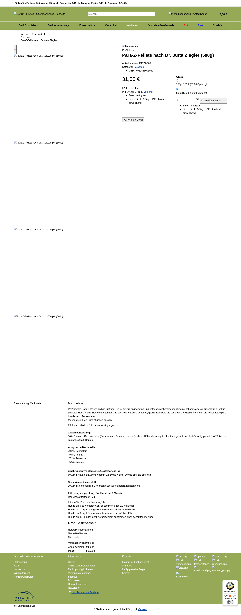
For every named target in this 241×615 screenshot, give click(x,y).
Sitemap (72, 576)
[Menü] (236, 582)
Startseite (127, 565)
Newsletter (74, 587)
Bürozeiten (74, 580)
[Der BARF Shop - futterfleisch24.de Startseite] (39, 13)
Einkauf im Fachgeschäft (135, 562)
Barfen (71, 562)
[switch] (230, 602)
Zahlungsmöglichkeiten (80, 569)
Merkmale (35, 403)
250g (191, 84)
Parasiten (139, 66)
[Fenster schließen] (15, 47)
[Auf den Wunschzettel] (15, 51)
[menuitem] (28, 25)
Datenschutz (21, 562)
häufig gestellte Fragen (134, 569)
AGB (16, 565)
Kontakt (126, 573)
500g (191, 93)
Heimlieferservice (77, 584)
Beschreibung (21, 403)
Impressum (20, 569)
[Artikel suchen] (153, 14)
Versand (148, 91)
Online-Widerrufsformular (81, 565)
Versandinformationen (79, 573)
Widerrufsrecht (22, 573)
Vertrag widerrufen (23, 576)
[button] (222, 14)
